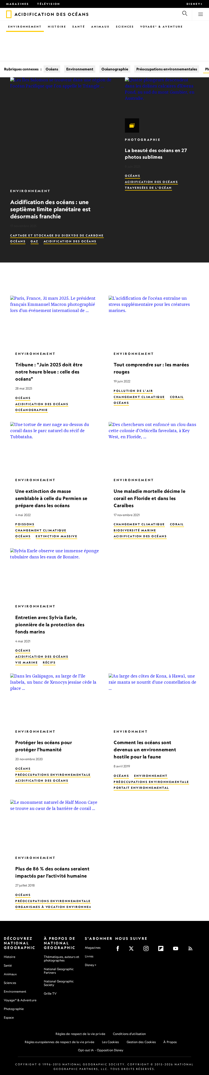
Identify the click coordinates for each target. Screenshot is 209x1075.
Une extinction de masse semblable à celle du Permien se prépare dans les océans (51, 498)
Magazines (17, 3)
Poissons (24, 524)
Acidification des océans (70, 241)
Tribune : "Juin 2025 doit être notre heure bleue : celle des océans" (48, 372)
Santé (78, 26)
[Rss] (192, 950)
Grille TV (50, 993)
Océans (52, 69)
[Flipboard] (162, 950)
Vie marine (26, 662)
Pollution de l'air (133, 391)
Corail (177, 396)
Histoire (57, 26)
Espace (9, 1017)
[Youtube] (177, 950)
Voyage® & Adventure (20, 1000)
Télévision (48, 3)
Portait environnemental (141, 788)
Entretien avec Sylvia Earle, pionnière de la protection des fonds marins (49, 624)
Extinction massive (56, 536)
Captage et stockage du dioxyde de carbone (57, 235)
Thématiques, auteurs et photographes (61, 958)
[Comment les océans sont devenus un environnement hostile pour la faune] (154, 698)
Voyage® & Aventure (161, 26)
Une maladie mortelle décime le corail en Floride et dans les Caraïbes (149, 498)
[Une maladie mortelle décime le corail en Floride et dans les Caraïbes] (154, 447)
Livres (89, 956)
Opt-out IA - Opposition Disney (101, 1050)
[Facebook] (119, 950)
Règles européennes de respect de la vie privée (60, 1042)
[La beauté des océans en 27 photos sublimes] (162, 105)
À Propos (170, 1042)
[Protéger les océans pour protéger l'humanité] (55, 698)
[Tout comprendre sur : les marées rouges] (154, 321)
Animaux (100, 26)
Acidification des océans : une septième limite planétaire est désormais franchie (50, 209)
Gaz (34, 241)
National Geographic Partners (59, 970)
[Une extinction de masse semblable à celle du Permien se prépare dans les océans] (55, 447)
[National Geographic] (8, 14)
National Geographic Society (59, 983)
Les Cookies (110, 1042)
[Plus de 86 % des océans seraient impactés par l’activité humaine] (55, 825)
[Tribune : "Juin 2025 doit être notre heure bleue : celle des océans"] (55, 321)
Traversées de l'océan (148, 188)
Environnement (25, 26)
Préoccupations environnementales (166, 69)
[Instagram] (147, 950)
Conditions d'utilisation (129, 1034)
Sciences (125, 26)
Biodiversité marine (135, 530)
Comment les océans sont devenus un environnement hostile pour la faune (145, 749)
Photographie (143, 140)
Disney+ (195, 3)
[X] (133, 950)
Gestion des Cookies (141, 1042)
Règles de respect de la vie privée (80, 1034)
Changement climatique (139, 396)
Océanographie (114, 69)
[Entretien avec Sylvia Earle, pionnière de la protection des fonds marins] (55, 573)
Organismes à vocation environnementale (61, 907)
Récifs (49, 662)
